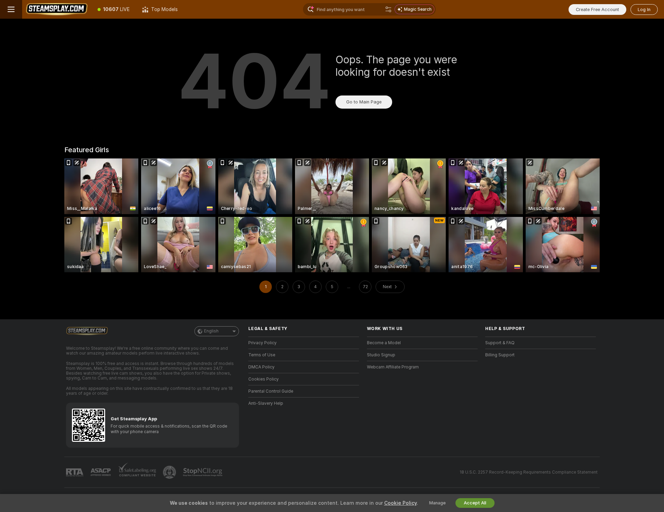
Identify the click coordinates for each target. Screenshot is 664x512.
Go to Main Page (363, 101)
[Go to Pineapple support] (170, 472)
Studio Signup (381, 355)
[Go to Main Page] (56, 9)
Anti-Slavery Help (265, 403)
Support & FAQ (500, 342)
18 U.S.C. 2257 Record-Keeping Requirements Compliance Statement (529, 472)
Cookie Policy (400, 503)
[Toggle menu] (11, 9)
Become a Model (384, 342)
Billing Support (500, 355)
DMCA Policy (261, 367)
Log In (644, 9)
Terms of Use (261, 355)
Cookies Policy (263, 379)
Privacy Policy (262, 342)
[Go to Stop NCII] (203, 472)
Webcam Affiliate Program (393, 367)
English (211, 331)
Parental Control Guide (270, 391)
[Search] (388, 9)
